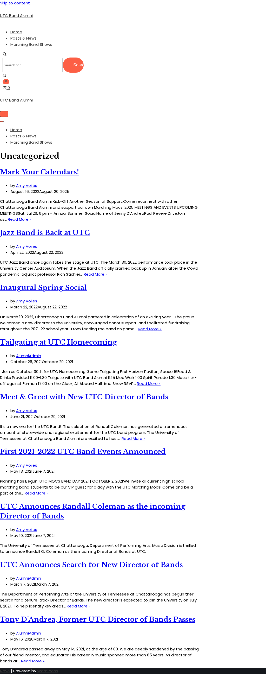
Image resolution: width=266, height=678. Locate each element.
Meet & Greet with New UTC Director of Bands (84, 397)
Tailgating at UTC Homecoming (58, 342)
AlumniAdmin (28, 355)
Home (16, 32)
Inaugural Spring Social (43, 287)
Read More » (19, 219)
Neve (5, 671)
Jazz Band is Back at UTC (45, 233)
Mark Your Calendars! (39, 172)
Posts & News (23, 38)
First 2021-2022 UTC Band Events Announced (83, 451)
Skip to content (15, 3)
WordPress (47, 671)
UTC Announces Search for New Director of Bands (91, 565)
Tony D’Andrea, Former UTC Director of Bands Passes (97, 619)
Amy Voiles (26, 185)
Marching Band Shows (31, 44)
